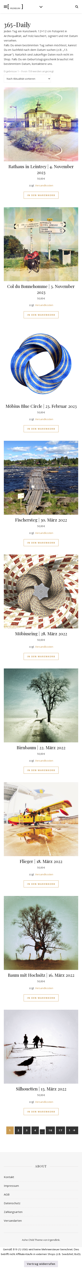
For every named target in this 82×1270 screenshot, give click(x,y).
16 (50, 1130)
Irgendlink (54, 1240)
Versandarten (13, 1220)
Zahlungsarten (13, 1212)
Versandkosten (44, 185)
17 (60, 1130)
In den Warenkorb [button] (41, 195)
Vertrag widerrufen (41, 1264)
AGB (7, 1194)
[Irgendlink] (15, 6)
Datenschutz (12, 1203)
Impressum (11, 1186)
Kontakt (9, 1177)
